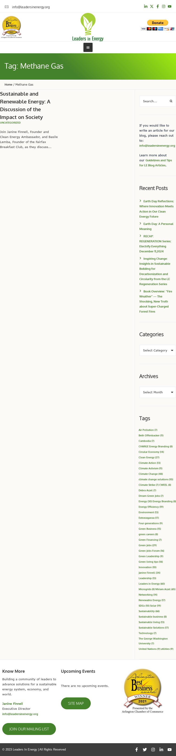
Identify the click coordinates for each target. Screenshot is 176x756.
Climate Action (149, 462)
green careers (148, 534)
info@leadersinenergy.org (157, 145)
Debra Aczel (147, 490)
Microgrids (147, 589)
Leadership (147, 578)
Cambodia (146, 440)
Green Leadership (151, 556)
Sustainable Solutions (154, 627)
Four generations (150, 523)
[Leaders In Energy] (88, 27)
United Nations (149, 648)
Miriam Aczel (165, 589)
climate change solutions (156, 479)
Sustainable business (153, 616)
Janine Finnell (149, 572)
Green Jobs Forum (151, 550)
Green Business (150, 528)
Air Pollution (148, 429)
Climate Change (151, 473)
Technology (147, 633)
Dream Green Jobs (151, 495)
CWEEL (165, 484)
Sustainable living (151, 622)
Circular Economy (151, 451)
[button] (29, 729)
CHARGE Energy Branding (156, 446)
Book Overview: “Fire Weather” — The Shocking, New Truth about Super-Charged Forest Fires (155, 301)
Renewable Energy (152, 600)
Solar (155, 605)
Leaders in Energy (152, 583)
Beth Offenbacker (151, 435)
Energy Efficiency (151, 506)
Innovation (147, 567)
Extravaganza (149, 517)
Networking (148, 594)
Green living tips (151, 561)
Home (8, 84)
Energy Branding (164, 501)
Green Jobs (148, 545)
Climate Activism (150, 468)
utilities (167, 648)
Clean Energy (149, 457)
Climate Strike (149, 484)
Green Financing (150, 539)
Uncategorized (10, 122)
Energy (145, 501)
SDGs (144, 605)
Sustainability (149, 611)
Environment (148, 512)
